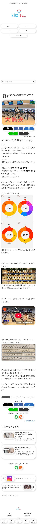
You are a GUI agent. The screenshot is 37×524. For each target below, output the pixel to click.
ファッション (6, 397)
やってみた (26, 397)
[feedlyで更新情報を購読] (16, 417)
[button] (34, 82)
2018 (14, 397)
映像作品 (27, 515)
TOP (9, 513)
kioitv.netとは (27, 513)
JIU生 (19, 397)
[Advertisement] (18, 57)
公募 (18, 518)
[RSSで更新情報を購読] (21, 417)
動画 (33, 397)
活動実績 (9, 515)
